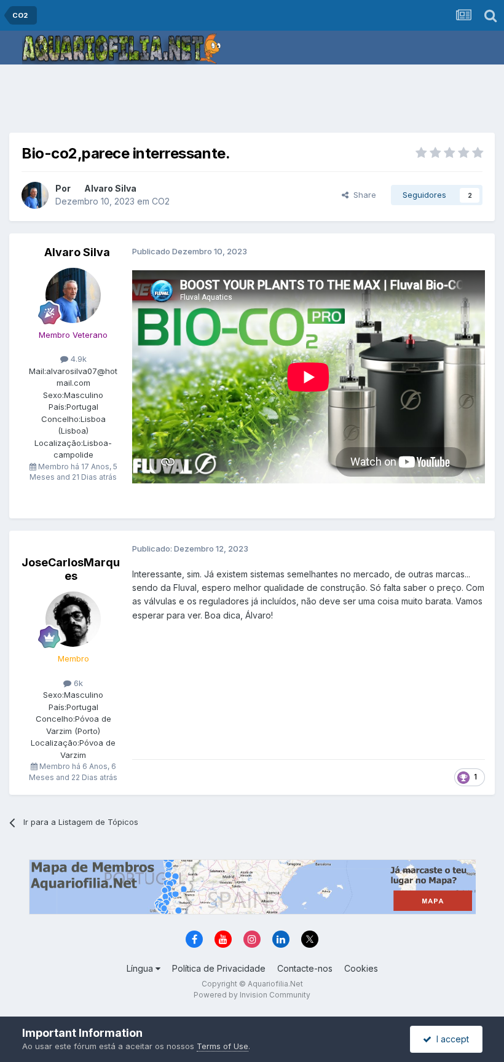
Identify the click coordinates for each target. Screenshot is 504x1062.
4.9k (77, 359)
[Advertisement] (252, 101)
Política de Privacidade (219, 968)
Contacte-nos (305, 968)
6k (77, 683)
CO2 (161, 201)
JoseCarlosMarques (71, 569)
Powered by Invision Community (252, 994)
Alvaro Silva (110, 188)
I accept (450, 1039)
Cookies (361, 968)
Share (362, 195)
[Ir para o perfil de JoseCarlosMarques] (73, 619)
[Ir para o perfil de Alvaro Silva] (35, 195)
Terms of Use (222, 1046)
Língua (141, 968)
